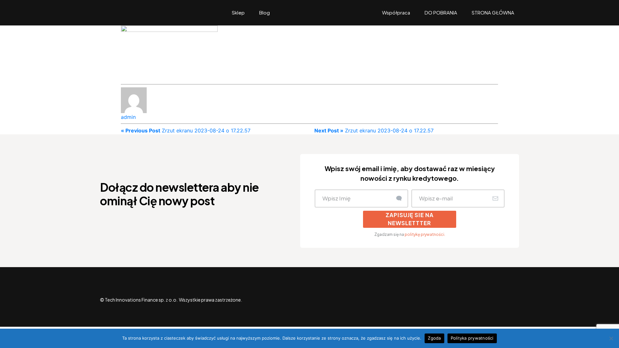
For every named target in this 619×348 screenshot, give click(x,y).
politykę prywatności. (425, 234)
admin (128, 117)
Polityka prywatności (472, 338)
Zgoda (434, 338)
